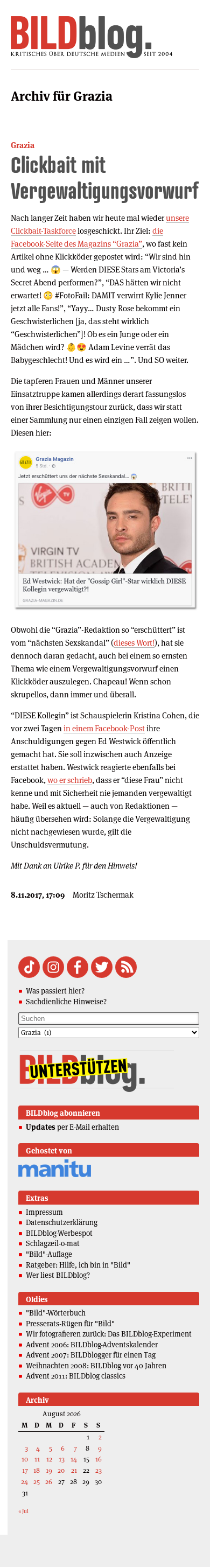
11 (37, 1459)
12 (49, 1459)
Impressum (44, 1212)
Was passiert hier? (55, 991)
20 (61, 1470)
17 (25, 1470)
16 (98, 1459)
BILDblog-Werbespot (59, 1233)
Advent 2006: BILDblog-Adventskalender (92, 1344)
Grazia (22, 145)
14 (74, 1459)
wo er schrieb (69, 780)
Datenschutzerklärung (61, 1222)
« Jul (23, 1511)
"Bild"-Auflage (49, 1254)
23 (98, 1470)
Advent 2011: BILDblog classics (75, 1376)
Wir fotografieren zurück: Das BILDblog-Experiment (109, 1334)
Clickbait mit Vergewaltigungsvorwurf (105, 177)
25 (36, 1481)
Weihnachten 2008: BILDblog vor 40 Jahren (96, 1365)
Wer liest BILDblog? (58, 1275)
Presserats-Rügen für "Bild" (70, 1323)
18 (36, 1470)
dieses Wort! (134, 643)
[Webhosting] (54, 1175)
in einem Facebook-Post (104, 728)
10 (25, 1459)
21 (74, 1470)
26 (48, 1481)
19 (49, 1470)
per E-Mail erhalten (72, 1127)
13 (62, 1459)
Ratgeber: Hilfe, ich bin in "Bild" (78, 1265)
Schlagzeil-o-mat (53, 1243)
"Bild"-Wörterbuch (56, 1313)
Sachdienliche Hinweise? (66, 1001)
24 (24, 1481)
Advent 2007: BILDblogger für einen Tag (91, 1355)
